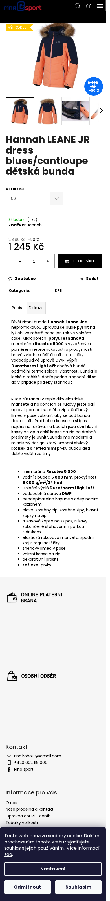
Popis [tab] (17, 308)
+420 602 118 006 (30, 762)
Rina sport (24, 769)
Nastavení (53, 869)
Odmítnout (27, 887)
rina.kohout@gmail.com (37, 756)
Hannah (34, 225)
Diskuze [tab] (36, 308)
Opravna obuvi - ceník (28, 816)
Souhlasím (78, 887)
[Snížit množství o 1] (20, 261)
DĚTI (58, 290)
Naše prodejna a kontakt (30, 809)
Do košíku (83, 261)
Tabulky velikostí (22, 822)
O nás (11, 803)
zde (8, 854)
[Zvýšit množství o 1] (47, 261)
